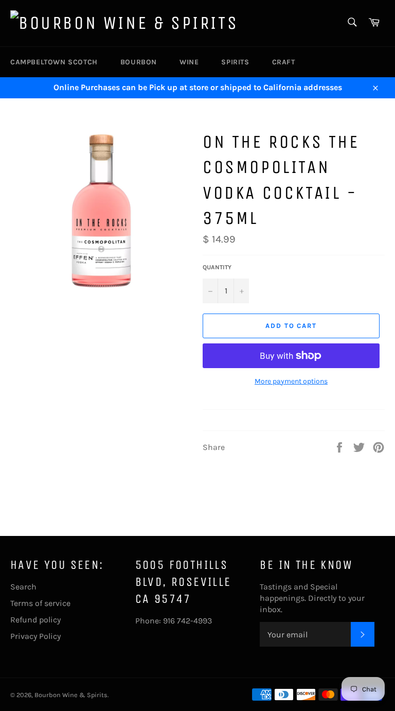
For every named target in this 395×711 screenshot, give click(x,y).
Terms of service (40, 603)
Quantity (217, 267)
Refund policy (35, 620)
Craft (283, 62)
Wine (189, 62)
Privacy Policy (35, 636)
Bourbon (138, 62)
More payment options (291, 381)
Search (23, 587)
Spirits (235, 62)
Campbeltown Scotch (54, 62)
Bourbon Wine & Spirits (70, 695)
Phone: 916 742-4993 (173, 621)
